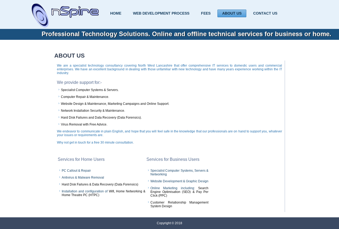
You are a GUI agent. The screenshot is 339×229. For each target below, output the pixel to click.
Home (115, 13)
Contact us (265, 13)
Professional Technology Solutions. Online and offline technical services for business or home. (186, 33)
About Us (232, 13)
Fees (206, 13)
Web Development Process (161, 13)
